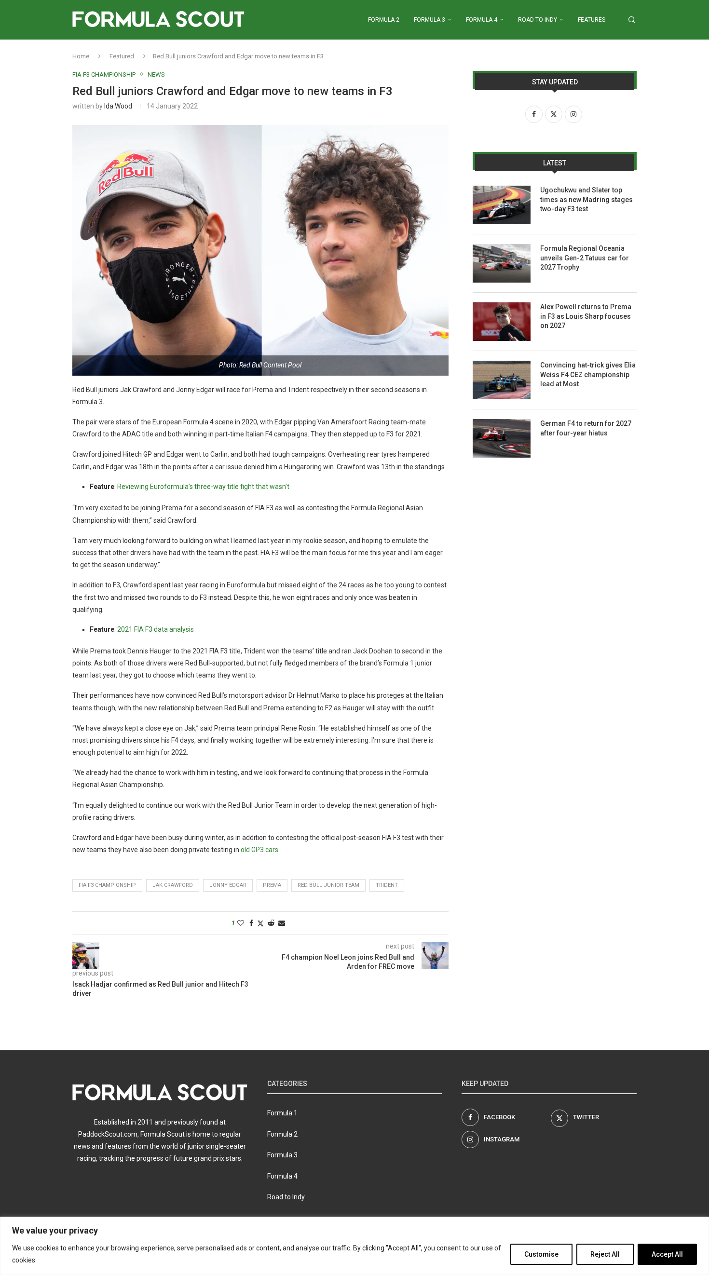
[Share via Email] (281, 923)
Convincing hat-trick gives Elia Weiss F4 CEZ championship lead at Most (588, 374)
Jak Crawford (172, 885)
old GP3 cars (258, 850)
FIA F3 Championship (107, 885)
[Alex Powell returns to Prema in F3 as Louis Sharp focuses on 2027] (502, 321)
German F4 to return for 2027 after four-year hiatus (585, 428)
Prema (272, 885)
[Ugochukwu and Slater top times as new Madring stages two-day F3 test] (502, 205)
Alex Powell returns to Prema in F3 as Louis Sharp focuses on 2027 (585, 316)
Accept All (667, 1254)
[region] (354, 1246)
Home (80, 56)
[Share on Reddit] (271, 923)
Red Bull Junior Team (328, 885)
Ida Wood (118, 106)
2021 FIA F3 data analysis (155, 629)
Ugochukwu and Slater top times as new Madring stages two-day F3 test (586, 199)
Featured (121, 56)
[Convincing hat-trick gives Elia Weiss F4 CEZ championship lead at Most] (502, 380)
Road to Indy (537, 19)
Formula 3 (429, 19)
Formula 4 (481, 19)
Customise (541, 1254)
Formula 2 (383, 19)
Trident (387, 885)
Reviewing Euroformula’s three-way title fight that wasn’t (203, 486)
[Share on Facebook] (251, 923)
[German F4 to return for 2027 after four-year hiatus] (502, 438)
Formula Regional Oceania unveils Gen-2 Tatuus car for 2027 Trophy (584, 257)
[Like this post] (240, 923)
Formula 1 (282, 1113)
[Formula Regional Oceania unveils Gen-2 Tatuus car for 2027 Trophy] (502, 263)
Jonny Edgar (227, 885)
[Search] (632, 19)
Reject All (605, 1254)
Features (591, 19)
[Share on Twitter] (260, 923)
